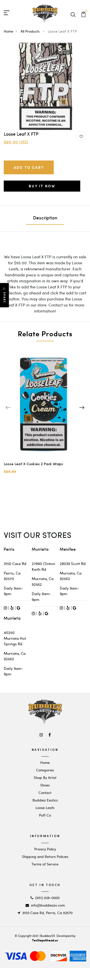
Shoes (45, 785)
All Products (30, 31)
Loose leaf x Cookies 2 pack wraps (33, 464)
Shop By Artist (45, 777)
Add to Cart (29, 167)
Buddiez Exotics (45, 800)
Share (4, 297)
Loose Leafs (45, 807)
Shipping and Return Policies (45, 856)
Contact (45, 792)
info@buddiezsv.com (48, 905)
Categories (45, 770)
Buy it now (42, 186)
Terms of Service (45, 864)
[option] (45, 86)
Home (8, 31)
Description (45, 218)
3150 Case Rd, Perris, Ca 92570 (47, 912)
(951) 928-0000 (47, 897)
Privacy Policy (45, 849)
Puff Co (45, 815)
